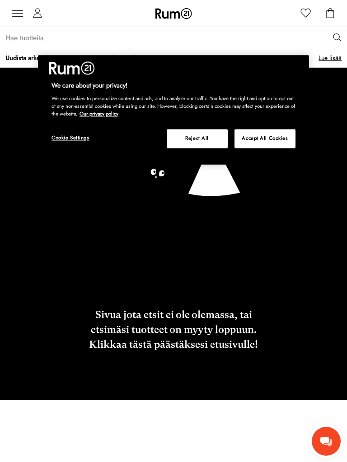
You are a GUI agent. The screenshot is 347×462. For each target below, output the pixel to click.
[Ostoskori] (330, 13)
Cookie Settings (70, 138)
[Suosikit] (306, 13)
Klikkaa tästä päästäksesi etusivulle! (173, 344)
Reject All (197, 138)
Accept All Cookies (265, 138)
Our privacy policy (99, 113)
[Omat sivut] (37, 13)
